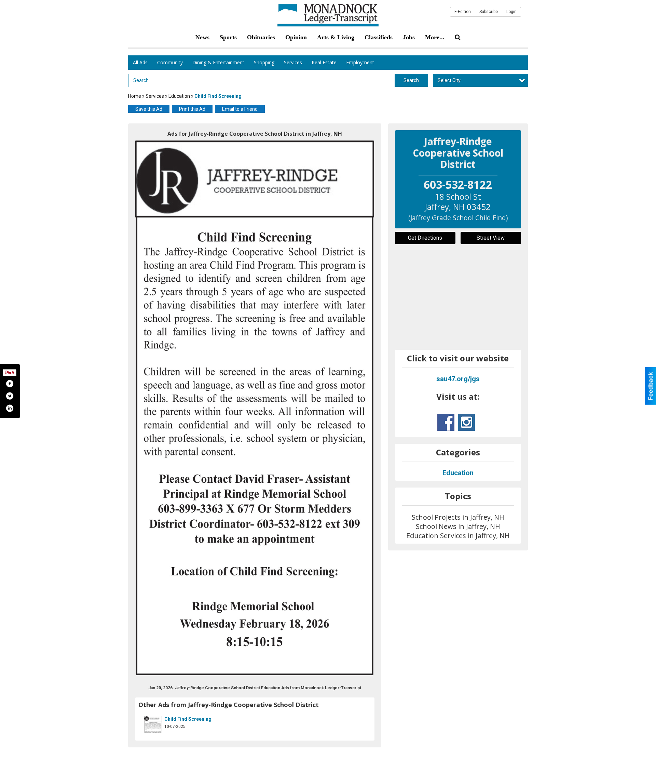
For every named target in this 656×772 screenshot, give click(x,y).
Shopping (264, 62)
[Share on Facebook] (9, 383)
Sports (228, 37)
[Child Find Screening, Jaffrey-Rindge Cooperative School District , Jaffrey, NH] (254, 408)
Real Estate (324, 62)
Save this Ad (148, 109)
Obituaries (261, 37)
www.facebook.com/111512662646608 (445, 422)
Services (293, 62)
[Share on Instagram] (9, 408)
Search (411, 80)
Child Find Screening (187, 719)
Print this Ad (192, 109)
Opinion (296, 37)
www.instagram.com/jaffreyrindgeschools (466, 422)
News (202, 37)
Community (170, 62)
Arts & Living (335, 37)
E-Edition (462, 11)
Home (134, 96)
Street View (491, 238)
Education (179, 96)
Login (511, 11)
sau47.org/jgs (458, 379)
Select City (449, 80)
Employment (360, 62)
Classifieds (379, 37)
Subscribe (488, 11)
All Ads (140, 62)
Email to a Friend (240, 109)
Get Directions (425, 238)
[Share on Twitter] (9, 396)
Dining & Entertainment (218, 62)
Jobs (409, 37)
